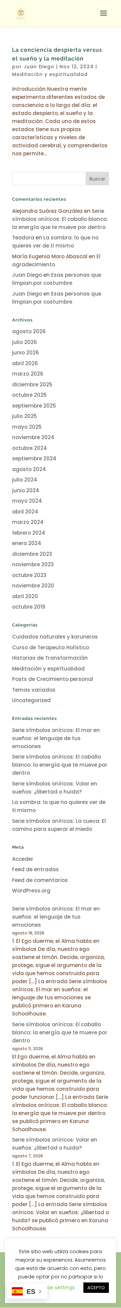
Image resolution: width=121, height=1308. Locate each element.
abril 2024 (25, 511)
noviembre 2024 (33, 437)
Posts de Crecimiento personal (52, 679)
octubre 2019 (28, 606)
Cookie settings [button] (55, 1287)
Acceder (22, 858)
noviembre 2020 (33, 585)
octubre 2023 (29, 575)
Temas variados (33, 689)
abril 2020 (25, 596)
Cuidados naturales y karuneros (55, 636)
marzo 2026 (27, 373)
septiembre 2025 (34, 405)
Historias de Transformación (50, 657)
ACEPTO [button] (96, 1287)
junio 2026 (25, 352)
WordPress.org (31, 890)
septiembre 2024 (34, 458)
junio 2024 (25, 490)
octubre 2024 (29, 448)
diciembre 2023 (32, 553)
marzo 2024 (28, 522)
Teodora (23, 237)
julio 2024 (24, 479)
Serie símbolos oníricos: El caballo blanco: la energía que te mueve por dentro (60, 219)
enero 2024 (26, 543)
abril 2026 (25, 363)
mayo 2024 (27, 500)
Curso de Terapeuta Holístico (50, 647)
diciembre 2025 (32, 384)
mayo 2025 (27, 426)
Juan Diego (39, 66)
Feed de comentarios (40, 880)
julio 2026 (24, 342)
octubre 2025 (29, 394)
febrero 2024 (28, 532)
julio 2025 (24, 416)
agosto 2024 (29, 469)
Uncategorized (31, 700)
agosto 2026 (29, 331)
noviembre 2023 (33, 564)
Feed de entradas (35, 869)
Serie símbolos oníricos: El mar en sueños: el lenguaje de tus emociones (56, 738)
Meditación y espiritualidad (50, 74)
